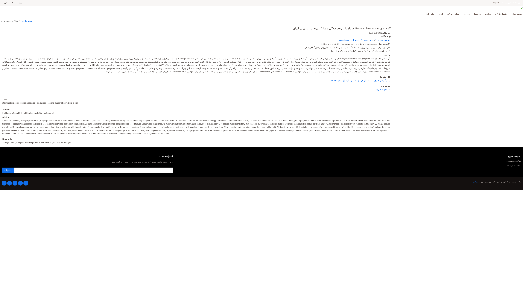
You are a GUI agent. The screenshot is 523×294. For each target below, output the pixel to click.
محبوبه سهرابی (383, 40)
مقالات (488, 14)
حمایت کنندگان (453, 14)
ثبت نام (467, 14)
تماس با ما (430, 14)
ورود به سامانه (16, 2)
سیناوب (475, 182)
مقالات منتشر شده (514, 166)
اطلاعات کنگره (501, 14)
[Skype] (4, 183)
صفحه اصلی (517, 14)
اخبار (441, 14)
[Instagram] (9, 183)
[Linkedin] (15, 183)
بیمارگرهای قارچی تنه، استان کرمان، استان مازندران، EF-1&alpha (360, 80)
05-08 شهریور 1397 (509, 3)
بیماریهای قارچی (382, 89)
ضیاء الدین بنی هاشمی (349, 40)
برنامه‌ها (477, 14)
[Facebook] (25, 183)
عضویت (5, 2)
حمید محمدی (367, 40)
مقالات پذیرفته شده (514, 161)
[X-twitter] (20, 183)
